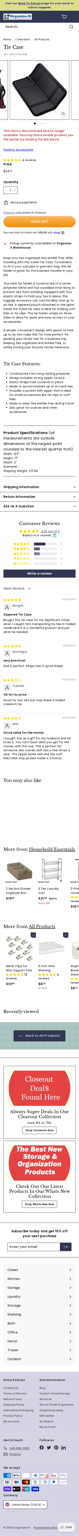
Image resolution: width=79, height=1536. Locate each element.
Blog (43, 1388)
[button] (12, 160)
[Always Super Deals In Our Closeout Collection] (39, 1088)
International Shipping (18, 1410)
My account (11, 1421)
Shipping (9, 212)
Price (7, 164)
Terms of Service (15, 1393)
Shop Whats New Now (39, 1204)
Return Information (19, 497)
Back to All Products (42, 1035)
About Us (46, 1399)
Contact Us (11, 1388)
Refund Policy (12, 1399)
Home (7, 39)
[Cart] (64, 17)
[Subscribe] (66, 1247)
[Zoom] (63, 114)
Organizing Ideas (51, 1410)
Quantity (10, 182)
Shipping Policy (13, 1405)
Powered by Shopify (47, 1528)
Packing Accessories (18, 150)
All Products (41, 39)
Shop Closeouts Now (39, 1130)
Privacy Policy (12, 1416)
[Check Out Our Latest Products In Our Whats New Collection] (39, 1163)
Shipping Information (21, 487)
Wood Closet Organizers (57, 1405)
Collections (22, 39)
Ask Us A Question (18, 506)
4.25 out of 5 (50, 531)
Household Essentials (52, 849)
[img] (12, 600)
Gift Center (47, 1416)
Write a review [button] (39, 573)
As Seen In (47, 1421)
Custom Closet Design (55, 1393)
